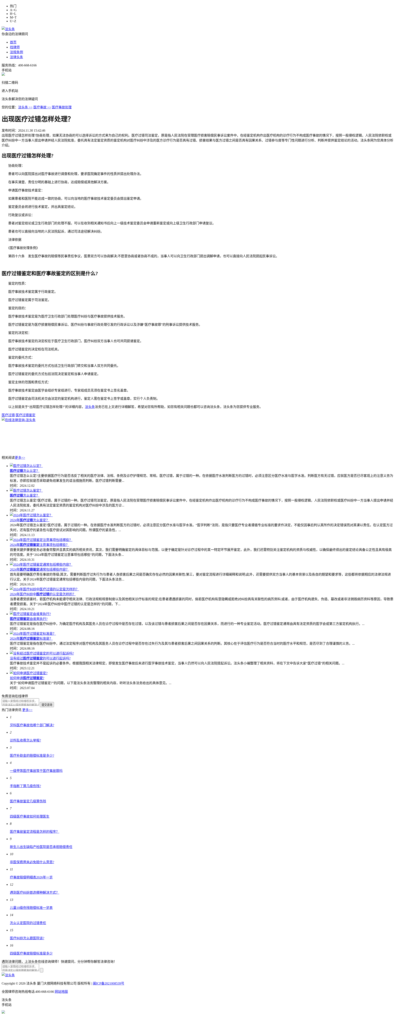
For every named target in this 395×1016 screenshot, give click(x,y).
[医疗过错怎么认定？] (26, 466)
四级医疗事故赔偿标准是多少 (31, 953)
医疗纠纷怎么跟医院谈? (27, 938)
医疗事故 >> (42, 107)
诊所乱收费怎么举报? (25, 740)
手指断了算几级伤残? (25, 786)
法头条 (90, 407)
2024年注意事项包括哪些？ (39, 545)
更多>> (20, 457)
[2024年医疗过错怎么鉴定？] (31, 515)
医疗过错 (8, 415)
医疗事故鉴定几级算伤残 (28, 801)
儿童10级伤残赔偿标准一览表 (31, 907)
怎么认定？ (25, 471)
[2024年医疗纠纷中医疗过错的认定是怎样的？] (44, 589)
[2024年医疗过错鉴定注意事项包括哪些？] (41, 540)
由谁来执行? (29, 619)
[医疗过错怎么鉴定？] (26, 490)
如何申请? (27, 678)
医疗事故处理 (62, 107)
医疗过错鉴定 (25, 415)
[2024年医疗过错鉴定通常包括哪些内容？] (41, 564)
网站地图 (61, 991)
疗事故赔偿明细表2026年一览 (31, 877)
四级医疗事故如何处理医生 (29, 816)
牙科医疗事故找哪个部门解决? (32, 725)
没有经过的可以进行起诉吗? (40, 658)
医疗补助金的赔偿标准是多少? (32, 755)
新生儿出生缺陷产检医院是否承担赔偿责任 (41, 847)
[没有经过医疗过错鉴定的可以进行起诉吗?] (42, 653)
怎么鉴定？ (25, 495)
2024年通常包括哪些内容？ (39, 569)
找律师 (15, 47)
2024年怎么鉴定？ (29, 520)
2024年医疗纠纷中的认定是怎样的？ (43, 594)
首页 (13, 42)
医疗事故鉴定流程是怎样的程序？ (34, 831)
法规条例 (16, 52)
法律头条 (16, 57)
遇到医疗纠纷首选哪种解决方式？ (34, 892)
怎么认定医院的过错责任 (28, 923)
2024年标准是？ (31, 638)
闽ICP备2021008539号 (108, 983)
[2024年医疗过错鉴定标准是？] (33, 633)
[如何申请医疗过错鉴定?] (29, 673)
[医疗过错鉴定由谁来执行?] (30, 614)
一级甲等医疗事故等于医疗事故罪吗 (36, 771)
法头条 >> (25, 107)
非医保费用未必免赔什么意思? (32, 862)
